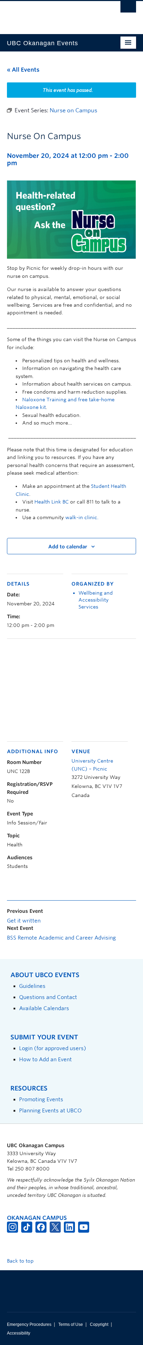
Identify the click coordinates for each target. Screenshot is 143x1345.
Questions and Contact (48, 997)
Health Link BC (51, 502)
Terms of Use (70, 1324)
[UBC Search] (128, 8)
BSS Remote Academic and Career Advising (61, 938)
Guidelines (32, 986)
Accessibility (18, 1333)
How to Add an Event (45, 1059)
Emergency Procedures (29, 1324)
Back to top (21, 1261)
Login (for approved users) (52, 1048)
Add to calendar (67, 546)
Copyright (99, 1324)
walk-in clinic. (82, 517)
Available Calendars (44, 1008)
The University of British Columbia (52, 14)
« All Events (23, 69)
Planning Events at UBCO (50, 1110)
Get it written (24, 921)
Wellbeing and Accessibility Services (95, 600)
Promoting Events (41, 1099)
